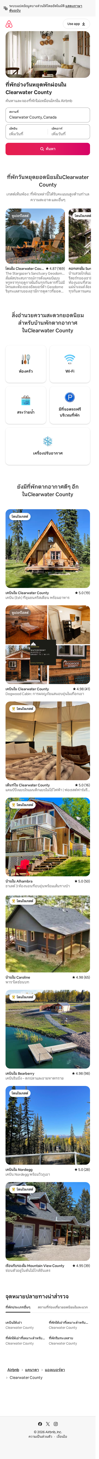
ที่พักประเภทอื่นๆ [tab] (18, 1307)
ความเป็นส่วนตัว (40, 1437)
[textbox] (26, 134)
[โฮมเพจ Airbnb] (9, 24)
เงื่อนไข (62, 1437)
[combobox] (47, 117)
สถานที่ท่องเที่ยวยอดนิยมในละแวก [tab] (63, 1307)
